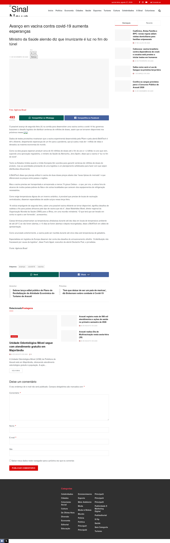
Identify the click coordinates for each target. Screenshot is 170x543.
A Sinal (139, 10)
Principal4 (99, 498)
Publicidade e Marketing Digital (101, 509)
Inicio (50, 10)
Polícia (81, 518)
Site (10, 449)
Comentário (15, 392)
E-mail (12, 437)
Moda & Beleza (84, 510)
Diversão (65, 516)
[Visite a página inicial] (20, 10)
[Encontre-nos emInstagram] (143, 2)
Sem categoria (101, 527)
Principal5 (99, 502)
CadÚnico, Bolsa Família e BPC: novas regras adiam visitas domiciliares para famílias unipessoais (145, 35)
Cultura (116, 10)
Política (59, 10)
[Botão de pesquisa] (159, 10)
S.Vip (97, 519)
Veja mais (17, 369)
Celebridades (128, 10)
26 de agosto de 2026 (19, 354)
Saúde (88, 10)
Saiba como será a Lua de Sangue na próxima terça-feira (147, 68)
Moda (80, 506)
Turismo (107, 10)
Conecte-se (156, 2)
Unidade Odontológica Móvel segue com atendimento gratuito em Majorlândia (31, 346)
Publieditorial (101, 515)
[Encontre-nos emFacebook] (139, 2)
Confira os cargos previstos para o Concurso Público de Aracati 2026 (146, 84)
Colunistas (150, 10)
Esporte (81, 498)
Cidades (79, 10)
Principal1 (82, 525)
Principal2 (82, 529)
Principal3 (99, 494)
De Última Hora (68, 512)
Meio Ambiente (85, 502)
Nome (12, 425)
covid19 (31, 266)
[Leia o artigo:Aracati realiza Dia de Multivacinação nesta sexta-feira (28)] (69, 336)
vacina (41, 266)
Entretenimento (85, 494)
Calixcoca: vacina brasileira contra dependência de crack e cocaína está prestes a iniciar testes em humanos (146, 53)
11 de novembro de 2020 (18, 57)
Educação (65, 528)
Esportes (97, 10)
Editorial (65, 524)
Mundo (81, 514)
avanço (22, 266)
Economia (69, 10)
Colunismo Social (66, 503)
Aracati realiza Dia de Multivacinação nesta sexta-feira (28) (94, 334)
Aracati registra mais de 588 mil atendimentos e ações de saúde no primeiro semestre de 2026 (93, 319)
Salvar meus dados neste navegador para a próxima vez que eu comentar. (43, 460)
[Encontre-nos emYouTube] (146, 2)
